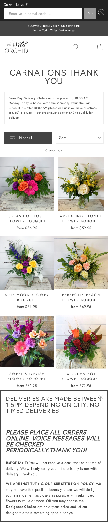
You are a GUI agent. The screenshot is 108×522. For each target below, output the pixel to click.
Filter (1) (26, 138)
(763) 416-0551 (23, 112)
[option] (54, 28)
